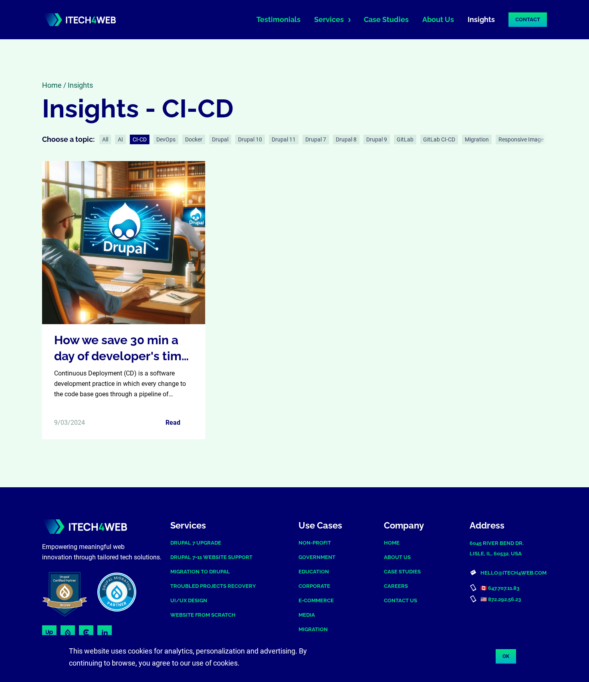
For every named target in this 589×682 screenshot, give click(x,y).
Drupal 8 (346, 139)
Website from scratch (203, 615)
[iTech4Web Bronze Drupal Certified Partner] (67, 594)
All (105, 139)
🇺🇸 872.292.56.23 (500, 599)
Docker (193, 139)
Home (52, 85)
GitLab (405, 139)
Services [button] (329, 19)
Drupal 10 (250, 139)
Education (314, 572)
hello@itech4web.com (513, 573)
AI (120, 139)
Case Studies (386, 19)
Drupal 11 (284, 139)
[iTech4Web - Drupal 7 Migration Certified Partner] (127, 594)
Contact (527, 19)
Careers (396, 586)
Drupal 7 (315, 139)
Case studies (402, 572)
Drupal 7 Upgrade (195, 543)
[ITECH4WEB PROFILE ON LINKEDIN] (104, 632)
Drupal (220, 139)
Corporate (314, 586)
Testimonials (278, 19)
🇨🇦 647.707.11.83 (499, 588)
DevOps (165, 139)
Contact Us (400, 600)
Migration (477, 139)
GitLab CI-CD (439, 139)
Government (317, 557)
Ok (505, 656)
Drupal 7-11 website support (211, 557)
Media (307, 615)
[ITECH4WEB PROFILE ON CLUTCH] (86, 632)
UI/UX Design (188, 600)
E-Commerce (316, 600)
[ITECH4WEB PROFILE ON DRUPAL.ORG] (68, 632)
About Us (438, 19)
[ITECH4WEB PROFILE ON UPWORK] (49, 632)
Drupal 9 (376, 139)
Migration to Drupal (200, 572)
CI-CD (140, 139)
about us (397, 557)
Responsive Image (521, 139)
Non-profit (315, 543)
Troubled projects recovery (213, 586)
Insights (481, 19)
